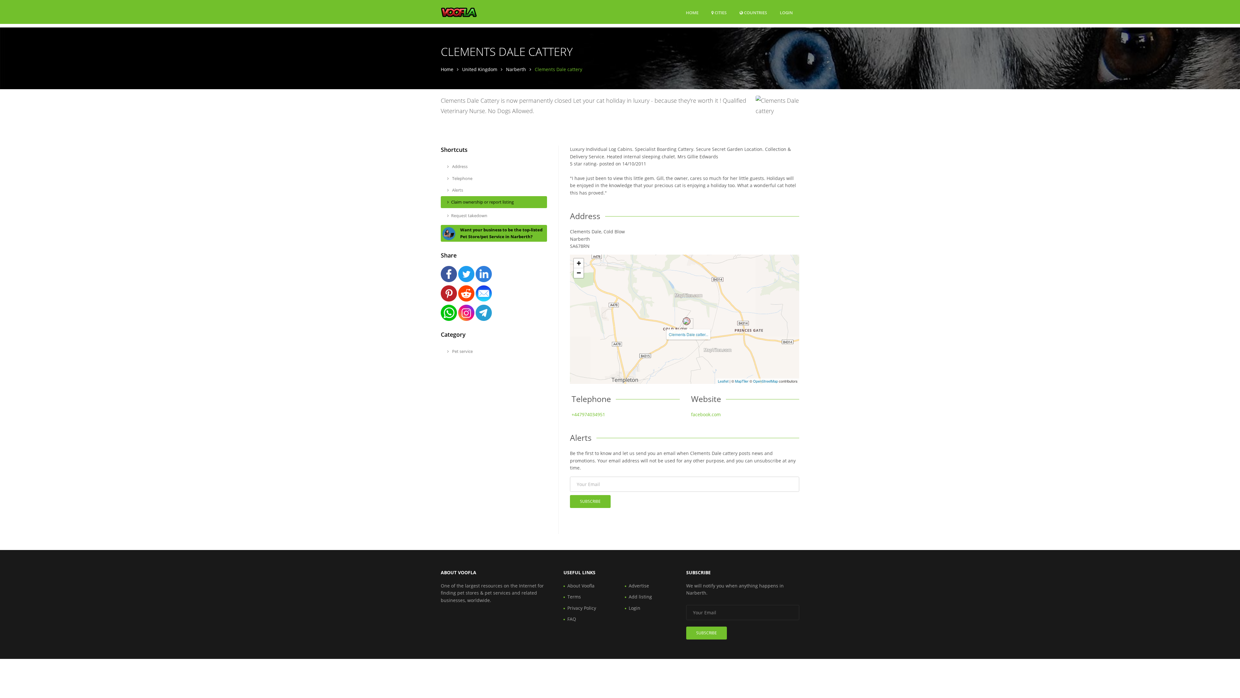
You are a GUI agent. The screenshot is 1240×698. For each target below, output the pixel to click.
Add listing (640, 597)
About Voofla (580, 586)
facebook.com (706, 414)
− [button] (579, 273)
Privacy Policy (581, 608)
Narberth (516, 69)
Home (692, 13)
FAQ (571, 619)
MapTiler (742, 381)
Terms (574, 597)
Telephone (461, 178)
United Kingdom (479, 69)
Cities (720, 13)
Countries (755, 12)
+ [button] (579, 263)
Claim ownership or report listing (482, 202)
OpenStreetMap (765, 381)
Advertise (639, 586)
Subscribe (590, 501)
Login (786, 12)
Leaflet (723, 381)
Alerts (457, 190)
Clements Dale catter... (688, 334)
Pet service (462, 351)
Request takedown (469, 215)
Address (459, 166)
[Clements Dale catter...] (686, 321)
